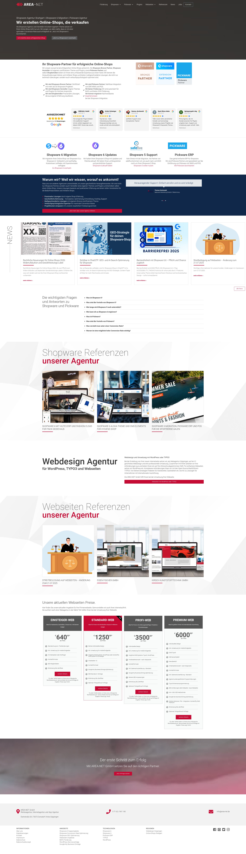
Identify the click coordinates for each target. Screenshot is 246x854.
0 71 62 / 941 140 (119, 811)
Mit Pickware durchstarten (184, 166)
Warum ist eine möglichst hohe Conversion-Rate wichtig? (108, 331)
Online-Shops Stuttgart (154, 833)
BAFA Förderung (65, 840)
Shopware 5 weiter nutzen (143, 166)
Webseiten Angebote (67, 838)
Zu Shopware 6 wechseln (61, 168)
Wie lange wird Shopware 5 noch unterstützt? (103, 307)
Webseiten (149, 4)
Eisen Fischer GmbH (107, 580)
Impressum (20, 838)
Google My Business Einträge (70, 844)
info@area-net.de (223, 811)
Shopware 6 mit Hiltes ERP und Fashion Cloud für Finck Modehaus (67, 427)
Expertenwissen (91, 96)
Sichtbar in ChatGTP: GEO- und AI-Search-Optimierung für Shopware (104, 261)
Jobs (180, 4)
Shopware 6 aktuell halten (102, 166)
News (173, 4)
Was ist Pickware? (93, 317)
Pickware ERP (184, 155)
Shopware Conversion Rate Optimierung (74, 833)
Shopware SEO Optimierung (69, 835)
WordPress (107, 840)
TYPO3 (105, 838)
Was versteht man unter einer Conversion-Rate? (105, 326)
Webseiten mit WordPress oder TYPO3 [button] (164, 482)
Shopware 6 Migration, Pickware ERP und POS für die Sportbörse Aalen (177, 427)
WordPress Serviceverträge (69, 842)
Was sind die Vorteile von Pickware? (100, 321)
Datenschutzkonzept (23, 842)
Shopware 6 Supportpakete (69, 831)
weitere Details (62, 674)
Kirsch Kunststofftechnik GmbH (170, 580)
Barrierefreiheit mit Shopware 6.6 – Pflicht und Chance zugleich (161, 261)
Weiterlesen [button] (76, 128)
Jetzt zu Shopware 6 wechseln (64, 38)
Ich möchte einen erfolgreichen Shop (31, 38)
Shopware (115, 4)
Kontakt (188, 4)
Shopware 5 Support (143, 155)
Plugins (139, 4)
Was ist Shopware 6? (94, 298)
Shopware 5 (107, 833)
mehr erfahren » (28, 280)
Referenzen (163, 4)
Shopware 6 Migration (62, 155)
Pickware (127, 4)
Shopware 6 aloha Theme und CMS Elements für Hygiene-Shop (121, 427)
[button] (165, 200)
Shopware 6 (107, 831)
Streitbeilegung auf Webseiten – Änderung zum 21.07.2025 (215, 261)
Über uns (19, 831)
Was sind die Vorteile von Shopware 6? (101, 302)
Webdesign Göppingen (154, 831)
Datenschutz (20, 840)
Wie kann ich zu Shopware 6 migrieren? (101, 312)
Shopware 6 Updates (102, 155)
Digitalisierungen (22, 833)
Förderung (104, 4)
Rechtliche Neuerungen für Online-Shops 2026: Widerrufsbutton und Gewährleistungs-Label (44, 261)
